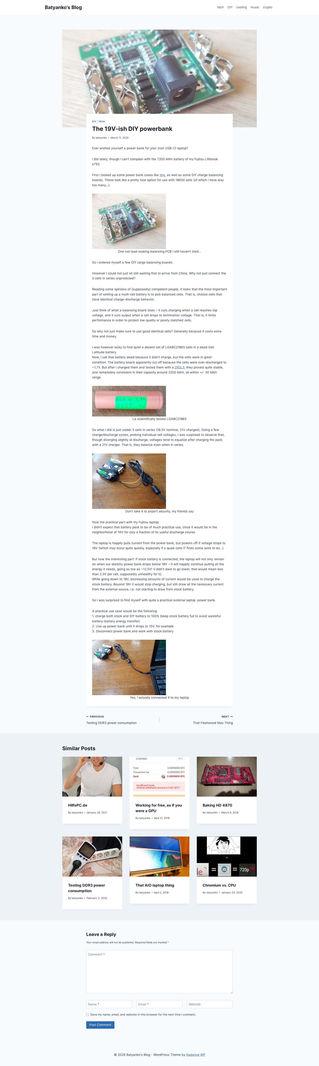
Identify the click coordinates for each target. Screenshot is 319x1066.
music (255, 7)
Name (93, 1004)
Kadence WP (195, 1055)
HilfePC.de (77, 805)
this (162, 175)
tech (220, 7)
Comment (96, 954)
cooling (241, 7)
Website (195, 1004)
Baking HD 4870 (217, 805)
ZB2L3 (179, 367)
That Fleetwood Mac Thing (213, 720)
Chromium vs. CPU (219, 885)
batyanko (101, 137)
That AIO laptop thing (155, 885)
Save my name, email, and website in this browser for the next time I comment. (143, 1014)
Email (143, 1004)
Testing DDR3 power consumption (111, 720)
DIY (230, 7)
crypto (267, 7)
